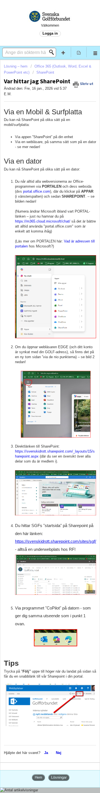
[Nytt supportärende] (63, 52)
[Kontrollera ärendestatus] (79, 52)
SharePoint (45, 72)
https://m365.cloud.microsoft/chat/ (42, 221)
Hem (38, 777)
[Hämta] (39, 402)
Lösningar (59, 777)
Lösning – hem (16, 66)
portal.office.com (36, 191)
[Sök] (53, 52)
